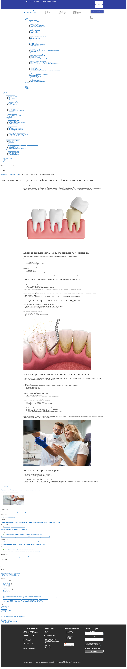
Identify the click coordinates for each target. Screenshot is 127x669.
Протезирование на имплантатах (37, 44)
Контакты (27, 82)
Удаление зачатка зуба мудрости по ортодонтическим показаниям (45, 70)
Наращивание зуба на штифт (36, 40)
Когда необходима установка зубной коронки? (14, 529)
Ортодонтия (6, 585)
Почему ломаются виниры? (9, 517)
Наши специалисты (29, 83)
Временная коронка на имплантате (38, 61)
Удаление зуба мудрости (35, 69)
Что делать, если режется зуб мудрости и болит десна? (13, 616)
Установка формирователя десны (37, 26)
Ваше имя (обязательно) (90, 631)
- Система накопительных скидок (8, 574)
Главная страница (5, 174)
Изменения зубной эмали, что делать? (9, 621)
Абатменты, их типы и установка (38, 25)
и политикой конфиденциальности (92, 648)
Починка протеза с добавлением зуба (38, 58)
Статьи (26, 85)
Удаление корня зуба (35, 73)
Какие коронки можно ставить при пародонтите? (15, 556)
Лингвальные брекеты (35, 80)
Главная (27, 18)
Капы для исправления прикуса (37, 81)
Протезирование (7, 589)
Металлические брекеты (35, 76)
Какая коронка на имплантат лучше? (11, 506)
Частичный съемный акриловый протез (39, 48)
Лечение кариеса (34, 31)
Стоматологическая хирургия (34, 65)
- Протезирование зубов (6, 610)
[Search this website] (7, 566)
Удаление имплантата (35, 27)
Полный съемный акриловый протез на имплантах (42, 60)
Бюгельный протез (34, 51)
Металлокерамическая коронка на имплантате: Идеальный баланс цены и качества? (25, 537)
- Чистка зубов (4, 609)
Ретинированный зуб (35, 71)
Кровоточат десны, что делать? (8, 619)
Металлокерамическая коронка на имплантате (40, 62)
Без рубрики (6, 580)
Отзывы (27, 88)
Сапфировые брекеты (35, 79)
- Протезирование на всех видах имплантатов (11, 572)
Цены (26, 86)
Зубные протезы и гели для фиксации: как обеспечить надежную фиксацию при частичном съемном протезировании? (30, 597)
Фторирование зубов (35, 38)
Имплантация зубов (32, 20)
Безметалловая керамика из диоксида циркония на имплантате (44, 50)
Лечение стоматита (34, 32)
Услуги (26, 19)
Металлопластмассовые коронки (37, 54)
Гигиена (5, 582)
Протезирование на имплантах (35, 64)
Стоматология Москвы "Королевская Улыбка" (30, 11)
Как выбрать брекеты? (6, 620)
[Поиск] (91, 18)
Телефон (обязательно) (90, 636)
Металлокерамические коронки (37, 55)
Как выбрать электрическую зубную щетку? (11, 617)
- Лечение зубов (4, 607)
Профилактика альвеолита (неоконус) (38, 74)
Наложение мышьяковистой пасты (38, 36)
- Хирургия (3, 611)
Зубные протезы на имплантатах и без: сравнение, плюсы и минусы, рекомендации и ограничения (25, 599)
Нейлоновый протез (35, 57)
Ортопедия (16, 174)
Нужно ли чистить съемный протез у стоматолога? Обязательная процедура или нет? (22, 600)
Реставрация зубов (34, 39)
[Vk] (101, 6)
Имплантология (6, 584)
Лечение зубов (31, 29)
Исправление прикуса (33, 75)
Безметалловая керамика (35, 49)
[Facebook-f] (97, 2)
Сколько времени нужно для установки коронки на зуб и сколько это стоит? (23, 544)
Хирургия (5, 591)
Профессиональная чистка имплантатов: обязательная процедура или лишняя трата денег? (23, 601)
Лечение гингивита (5, 622)
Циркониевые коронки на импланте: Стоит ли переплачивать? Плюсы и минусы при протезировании (30, 522)
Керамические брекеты (35, 77)
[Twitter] (101, 2)
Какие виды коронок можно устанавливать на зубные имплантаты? (20, 551)
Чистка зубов (31, 42)
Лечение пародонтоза (35, 30)
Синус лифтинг (34, 67)
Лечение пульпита (34, 34)
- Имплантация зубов (5, 606)
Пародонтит (33, 37)
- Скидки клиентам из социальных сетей (10, 575)
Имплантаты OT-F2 (34, 23)
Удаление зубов (33, 68)
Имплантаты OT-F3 (34, 24)
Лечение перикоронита (35, 33)
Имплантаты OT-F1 (34, 21)
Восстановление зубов (35, 45)
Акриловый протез (34, 46)
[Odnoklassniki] (97, 6)
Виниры (32, 52)
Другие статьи (6, 583)
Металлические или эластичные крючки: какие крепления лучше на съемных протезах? (23, 596)
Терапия (5, 590)
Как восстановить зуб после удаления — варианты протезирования (20, 512)
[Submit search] (13, 165)
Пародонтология (7, 587)
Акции (26, 87)
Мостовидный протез (35, 56)
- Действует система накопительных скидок (10, 573)
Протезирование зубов (33, 43)
